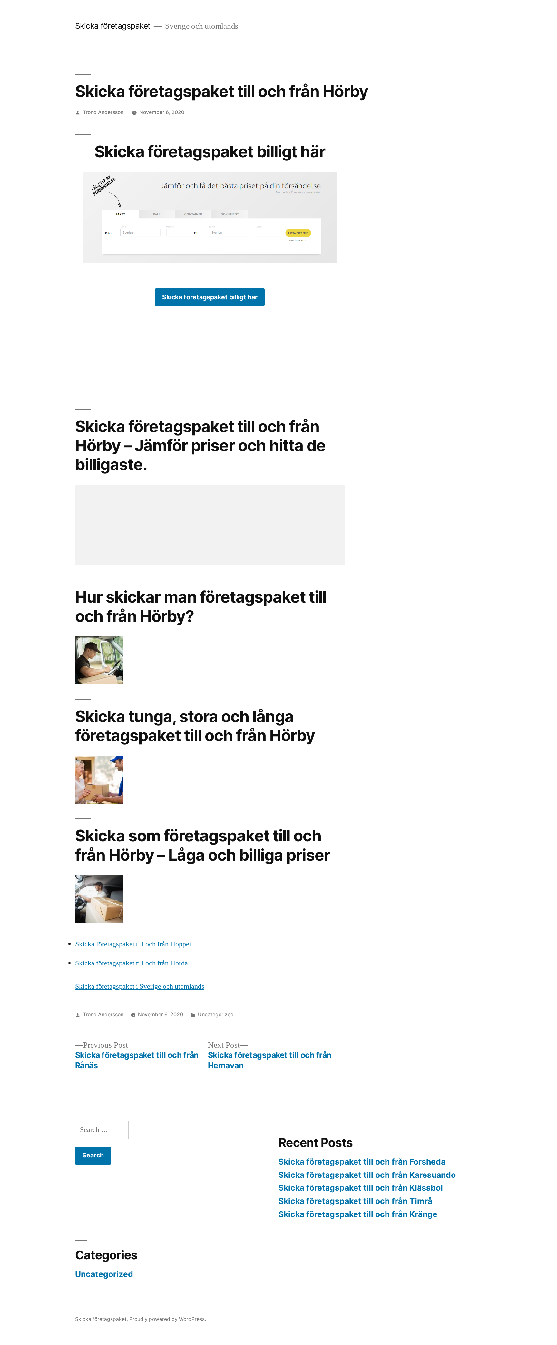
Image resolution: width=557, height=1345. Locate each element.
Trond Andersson (103, 112)
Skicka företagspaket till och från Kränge (357, 1214)
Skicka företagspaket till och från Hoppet (133, 944)
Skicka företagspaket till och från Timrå (355, 1201)
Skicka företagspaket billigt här (210, 297)
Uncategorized (216, 1014)
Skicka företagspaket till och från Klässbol (360, 1188)
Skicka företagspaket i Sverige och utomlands (139, 986)
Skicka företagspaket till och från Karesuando (367, 1175)
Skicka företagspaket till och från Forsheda (361, 1161)
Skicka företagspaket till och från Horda (131, 963)
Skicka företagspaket (113, 26)
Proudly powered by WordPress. (167, 1319)
